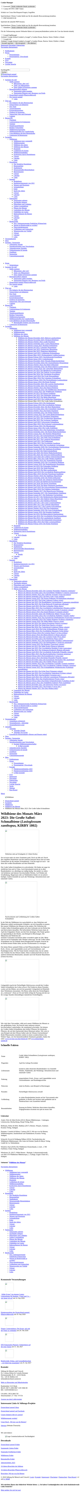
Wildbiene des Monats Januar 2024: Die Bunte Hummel (37, 382)
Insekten (12, 560)
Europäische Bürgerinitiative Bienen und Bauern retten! (28, 734)
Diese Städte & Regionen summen (25, 275)
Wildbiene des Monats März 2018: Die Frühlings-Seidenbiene (39, 489)
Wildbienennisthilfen (21, 529)
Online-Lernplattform (21, 587)
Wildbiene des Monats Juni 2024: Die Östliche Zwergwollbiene (39, 372)
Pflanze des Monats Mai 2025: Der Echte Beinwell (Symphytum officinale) (43, 604)
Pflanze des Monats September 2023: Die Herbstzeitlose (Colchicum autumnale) (45, 642)
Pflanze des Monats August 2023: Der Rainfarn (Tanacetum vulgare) (41, 644)
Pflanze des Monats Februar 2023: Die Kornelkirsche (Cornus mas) (40, 656)
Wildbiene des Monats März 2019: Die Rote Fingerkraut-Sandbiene (40, 474)
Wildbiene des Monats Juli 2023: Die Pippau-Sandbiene (37, 393)
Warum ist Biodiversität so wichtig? (26, 706)
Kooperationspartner (16, 298)
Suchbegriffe (5, 70)
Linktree (12, 303)
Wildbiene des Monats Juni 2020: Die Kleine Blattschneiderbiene (40, 453)
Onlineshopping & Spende (18, 750)
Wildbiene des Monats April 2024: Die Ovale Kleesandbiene (38, 376)
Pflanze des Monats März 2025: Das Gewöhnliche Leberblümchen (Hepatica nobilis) (46, 608)
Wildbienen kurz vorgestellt (23, 330)
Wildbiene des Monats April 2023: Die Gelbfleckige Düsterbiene (40, 399)
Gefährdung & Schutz (21, 527)
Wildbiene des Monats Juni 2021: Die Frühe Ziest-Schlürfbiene (39, 437)
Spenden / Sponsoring (12, 738)
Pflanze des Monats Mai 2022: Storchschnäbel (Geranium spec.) (39, 675)
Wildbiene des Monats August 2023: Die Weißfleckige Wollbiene (40, 391)
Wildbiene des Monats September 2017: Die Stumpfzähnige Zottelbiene (42, 493)
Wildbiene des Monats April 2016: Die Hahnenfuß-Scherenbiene (40, 520)
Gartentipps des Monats (22, 690)
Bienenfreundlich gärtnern (18, 277)
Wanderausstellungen (16, 313)
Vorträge (12, 311)
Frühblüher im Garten (21, 692)
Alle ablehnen (32, 43)
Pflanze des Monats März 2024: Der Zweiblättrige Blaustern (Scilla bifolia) (43, 631)
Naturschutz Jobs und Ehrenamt (20, 301)
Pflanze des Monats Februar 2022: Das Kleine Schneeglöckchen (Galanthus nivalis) (46, 681)
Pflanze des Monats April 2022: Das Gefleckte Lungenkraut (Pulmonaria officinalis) (46, 677)
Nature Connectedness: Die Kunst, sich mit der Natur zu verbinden (15, 1329)
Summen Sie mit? (11, 267)
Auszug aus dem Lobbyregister (11, 1399)
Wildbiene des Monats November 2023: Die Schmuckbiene (38, 386)
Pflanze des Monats (20, 589)
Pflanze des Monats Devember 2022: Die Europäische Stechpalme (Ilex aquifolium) (46, 660)
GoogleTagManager (10, 35)
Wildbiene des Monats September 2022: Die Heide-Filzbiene (38, 413)
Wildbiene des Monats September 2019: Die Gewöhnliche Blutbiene (41, 462)
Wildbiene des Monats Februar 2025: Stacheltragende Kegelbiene (40, 357)
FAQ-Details (22, 535)
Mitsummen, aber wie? (21, 271)
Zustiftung (12, 752)
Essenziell (6, 6)
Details (20, 554)
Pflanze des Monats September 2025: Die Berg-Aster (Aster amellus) (41, 596)
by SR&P (6, 1479)
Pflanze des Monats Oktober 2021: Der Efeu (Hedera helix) (38, 688)
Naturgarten (13, 579)
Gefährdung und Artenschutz (23, 709)
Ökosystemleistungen (21, 707)
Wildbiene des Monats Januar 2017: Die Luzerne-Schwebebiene (39, 506)
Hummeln (17, 526)
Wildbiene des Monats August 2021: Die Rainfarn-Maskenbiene (39, 434)
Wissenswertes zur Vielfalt (22, 711)
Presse (11, 761)
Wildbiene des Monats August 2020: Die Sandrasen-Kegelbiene (39, 449)
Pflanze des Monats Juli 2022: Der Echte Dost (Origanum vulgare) (40, 671)
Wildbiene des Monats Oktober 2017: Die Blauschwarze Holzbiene (40, 491)
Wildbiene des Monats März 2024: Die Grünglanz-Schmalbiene (39, 378)
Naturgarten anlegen (20, 581)
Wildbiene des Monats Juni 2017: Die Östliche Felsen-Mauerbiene (40, 499)
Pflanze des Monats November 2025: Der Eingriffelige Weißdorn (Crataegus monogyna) (48, 593)
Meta (7, 757)
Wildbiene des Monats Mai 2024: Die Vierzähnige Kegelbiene (39, 374)
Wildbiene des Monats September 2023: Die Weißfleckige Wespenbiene (42, 390)
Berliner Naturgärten (16, 315)
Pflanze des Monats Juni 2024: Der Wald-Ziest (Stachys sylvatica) (40, 625)
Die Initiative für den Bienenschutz (21, 290)
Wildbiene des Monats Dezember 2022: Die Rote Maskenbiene (39, 407)
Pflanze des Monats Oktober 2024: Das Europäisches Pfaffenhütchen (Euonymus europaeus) (49, 617)
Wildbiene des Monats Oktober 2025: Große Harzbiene (36, 342)
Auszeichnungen (15, 296)
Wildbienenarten (19, 332)
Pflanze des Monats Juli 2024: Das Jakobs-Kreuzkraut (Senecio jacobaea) (42, 623)
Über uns (8, 288)
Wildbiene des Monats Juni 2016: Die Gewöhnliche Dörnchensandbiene (42, 516)
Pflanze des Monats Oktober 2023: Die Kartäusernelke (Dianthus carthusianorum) (45, 640)
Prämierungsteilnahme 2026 (23, 771)
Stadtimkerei (18, 547)
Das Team (12, 294)
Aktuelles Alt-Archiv (21, 732)
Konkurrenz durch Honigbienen (24, 531)
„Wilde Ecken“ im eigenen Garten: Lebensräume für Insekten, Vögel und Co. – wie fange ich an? (16, 1296)
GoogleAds (7, 39)
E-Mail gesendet (23, 746)
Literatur (16, 537)
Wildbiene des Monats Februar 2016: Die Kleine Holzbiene (38, 524)
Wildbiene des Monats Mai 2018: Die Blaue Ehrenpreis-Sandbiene (40, 485)
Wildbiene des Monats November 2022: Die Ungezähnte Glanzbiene (41, 409)
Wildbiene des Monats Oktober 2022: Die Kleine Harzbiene (38, 411)
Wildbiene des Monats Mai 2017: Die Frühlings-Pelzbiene (37, 501)
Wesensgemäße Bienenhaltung (24, 549)
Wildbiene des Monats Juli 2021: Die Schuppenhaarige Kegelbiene (40, 436)
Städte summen (14, 269)
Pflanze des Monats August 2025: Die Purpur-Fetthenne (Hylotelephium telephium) (46, 598)
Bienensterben (18, 545)
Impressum (4, 45)
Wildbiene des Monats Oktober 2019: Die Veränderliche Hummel (40, 460)
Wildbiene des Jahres (21, 334)
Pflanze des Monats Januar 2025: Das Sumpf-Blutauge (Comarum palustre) (43, 612)
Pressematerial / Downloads (23, 765)
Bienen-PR (9, 305)
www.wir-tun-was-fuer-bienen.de (16, 1039)
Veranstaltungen (10, 719)
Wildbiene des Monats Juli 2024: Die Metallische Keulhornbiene (39, 370)
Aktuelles (8, 727)
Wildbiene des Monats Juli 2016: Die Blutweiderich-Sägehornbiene (40, 514)
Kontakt (12, 767)
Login (32, 1477)
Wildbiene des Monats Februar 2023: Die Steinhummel (36, 403)
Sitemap (12, 788)
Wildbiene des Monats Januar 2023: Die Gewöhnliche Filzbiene (39, 405)
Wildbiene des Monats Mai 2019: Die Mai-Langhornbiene (37, 470)
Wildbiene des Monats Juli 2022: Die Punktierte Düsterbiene (38, 416)
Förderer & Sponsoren (16, 300)
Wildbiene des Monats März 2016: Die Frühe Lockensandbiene (39, 522)
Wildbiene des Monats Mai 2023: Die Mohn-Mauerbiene (37, 397)
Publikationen (14, 759)
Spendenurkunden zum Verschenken (21, 742)
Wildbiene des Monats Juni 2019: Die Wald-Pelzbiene (36, 468)
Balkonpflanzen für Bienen (23, 694)
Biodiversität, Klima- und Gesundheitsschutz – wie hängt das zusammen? (16, 1362)
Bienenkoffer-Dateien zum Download (26, 322)
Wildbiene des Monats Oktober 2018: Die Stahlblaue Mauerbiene (40, 476)
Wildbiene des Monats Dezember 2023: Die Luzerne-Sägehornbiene (41, 384)
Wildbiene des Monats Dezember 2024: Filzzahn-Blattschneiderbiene (41, 361)
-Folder (10, 1444)
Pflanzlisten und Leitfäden (22, 585)
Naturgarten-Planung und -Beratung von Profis (29, 280)
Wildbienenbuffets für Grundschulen (21, 319)
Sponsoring (13, 753)
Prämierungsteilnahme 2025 (23, 769)
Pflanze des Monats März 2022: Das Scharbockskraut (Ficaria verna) (41, 679)
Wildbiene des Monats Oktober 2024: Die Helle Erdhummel (38, 365)
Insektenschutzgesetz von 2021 (24, 564)
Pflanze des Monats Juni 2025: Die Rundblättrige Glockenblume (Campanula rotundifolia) (48, 602)
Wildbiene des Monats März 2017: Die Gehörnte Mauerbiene (38, 504)
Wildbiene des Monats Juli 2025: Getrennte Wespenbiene (37, 347)
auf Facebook (12, 1411)
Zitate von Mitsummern (21, 273)
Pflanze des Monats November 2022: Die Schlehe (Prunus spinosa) (40, 662)
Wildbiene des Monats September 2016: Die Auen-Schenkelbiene (40, 510)
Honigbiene (13, 541)
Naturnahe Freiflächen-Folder (11, 1452)
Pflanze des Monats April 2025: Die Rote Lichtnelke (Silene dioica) (40, 606)
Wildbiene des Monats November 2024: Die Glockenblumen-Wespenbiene (43, 363)
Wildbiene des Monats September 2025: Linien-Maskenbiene (38, 344)
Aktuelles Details (19, 730)
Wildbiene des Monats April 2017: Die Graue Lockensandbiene (39, 503)
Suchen (4, 72)
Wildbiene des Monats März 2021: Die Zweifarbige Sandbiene (39, 443)
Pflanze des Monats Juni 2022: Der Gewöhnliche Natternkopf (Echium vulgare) (45, 673)
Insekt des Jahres (19, 571)
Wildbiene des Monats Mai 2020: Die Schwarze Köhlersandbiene (40, 455)
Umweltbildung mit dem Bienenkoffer (22, 321)
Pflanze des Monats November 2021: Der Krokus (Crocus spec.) (40, 686)
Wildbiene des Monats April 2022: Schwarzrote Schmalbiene (38, 422)
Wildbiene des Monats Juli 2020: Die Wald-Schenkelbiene (37, 451)
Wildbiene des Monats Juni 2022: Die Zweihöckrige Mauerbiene (40, 418)
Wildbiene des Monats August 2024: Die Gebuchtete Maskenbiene (40, 368)
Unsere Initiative (12, 1415)
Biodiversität (13, 702)
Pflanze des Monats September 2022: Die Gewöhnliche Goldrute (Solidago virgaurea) (47, 665)
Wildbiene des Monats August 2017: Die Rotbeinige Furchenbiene (40, 495)
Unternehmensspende (16, 755)
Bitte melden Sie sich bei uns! (11, 1490)
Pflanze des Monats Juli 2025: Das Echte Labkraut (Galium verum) (40, 600)
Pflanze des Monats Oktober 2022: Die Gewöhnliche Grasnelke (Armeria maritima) (46, 663)
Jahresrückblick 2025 (8, 1463)
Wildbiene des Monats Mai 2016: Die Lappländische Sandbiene (39, 518)
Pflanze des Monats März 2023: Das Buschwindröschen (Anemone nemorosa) (44, 654)
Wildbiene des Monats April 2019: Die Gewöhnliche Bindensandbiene (41, 472)
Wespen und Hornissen (21, 566)
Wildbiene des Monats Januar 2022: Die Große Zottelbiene (38, 428)
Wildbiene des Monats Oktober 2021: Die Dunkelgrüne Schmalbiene (41, 430)
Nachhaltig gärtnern (20, 583)
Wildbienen (13, 328)
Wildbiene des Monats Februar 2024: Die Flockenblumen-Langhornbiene (42, 380)
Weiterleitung (13, 265)
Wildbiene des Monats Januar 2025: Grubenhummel (35, 359)
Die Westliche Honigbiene (22, 543)
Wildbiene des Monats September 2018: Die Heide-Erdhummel (39, 478)
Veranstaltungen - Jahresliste (18, 723)
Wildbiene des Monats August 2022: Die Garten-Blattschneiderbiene (41, 414)
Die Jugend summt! (16, 284)
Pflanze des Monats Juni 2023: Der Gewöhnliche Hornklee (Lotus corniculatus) (45, 648)
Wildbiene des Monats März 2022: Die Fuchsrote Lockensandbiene (40, 424)
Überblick (12, 307)
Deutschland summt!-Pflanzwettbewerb (22, 282)
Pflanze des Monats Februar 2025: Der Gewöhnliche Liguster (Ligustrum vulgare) (45, 610)
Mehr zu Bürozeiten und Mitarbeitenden (14, 1382)
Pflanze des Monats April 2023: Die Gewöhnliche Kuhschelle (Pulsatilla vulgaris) (45, 652)
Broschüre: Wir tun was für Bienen (12, 1473)
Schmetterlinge (19, 568)
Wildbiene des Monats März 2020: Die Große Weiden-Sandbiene (40, 458)
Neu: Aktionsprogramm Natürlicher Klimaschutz (30, 704)
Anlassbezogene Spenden (18, 748)
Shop (7, 736)
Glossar (16, 533)
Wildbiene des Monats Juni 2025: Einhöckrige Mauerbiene (37, 349)
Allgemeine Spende (16, 740)
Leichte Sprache (14, 784)
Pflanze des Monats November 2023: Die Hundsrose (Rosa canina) (40, 639)
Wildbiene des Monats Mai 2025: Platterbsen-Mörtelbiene (37, 351)
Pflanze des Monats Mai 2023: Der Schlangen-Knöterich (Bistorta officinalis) (44, 650)
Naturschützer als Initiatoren (18, 292)
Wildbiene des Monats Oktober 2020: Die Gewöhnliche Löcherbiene (41, 445)
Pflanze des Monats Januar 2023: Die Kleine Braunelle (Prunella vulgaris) (43, 658)
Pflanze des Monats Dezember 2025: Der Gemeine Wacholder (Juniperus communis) (46, 591)
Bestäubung (18, 562)
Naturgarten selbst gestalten (23, 278)
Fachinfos (8, 326)
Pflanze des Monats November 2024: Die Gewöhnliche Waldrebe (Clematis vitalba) (46, 616)
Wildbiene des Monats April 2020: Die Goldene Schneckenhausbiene (41, 457)
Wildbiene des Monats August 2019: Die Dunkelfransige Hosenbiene (41, 464)
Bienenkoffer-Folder (8, 1459)
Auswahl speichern (7, 43)
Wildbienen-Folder (7, 1455)
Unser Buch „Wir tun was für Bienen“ (14, 1422)
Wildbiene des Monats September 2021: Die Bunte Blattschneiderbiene (42, 432)
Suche (11, 786)
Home (7, 263)
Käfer (16, 570)
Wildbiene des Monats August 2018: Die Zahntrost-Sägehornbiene (40, 480)
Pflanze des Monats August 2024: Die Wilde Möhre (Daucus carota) (41, 621)
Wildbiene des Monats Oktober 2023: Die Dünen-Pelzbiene (38, 388)
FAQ (11, 775)
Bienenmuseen (19, 550)
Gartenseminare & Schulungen (19, 309)
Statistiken (6, 27)
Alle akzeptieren (20, 43)
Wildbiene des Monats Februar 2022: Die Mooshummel (36, 426)
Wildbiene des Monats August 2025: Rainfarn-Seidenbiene (37, 345)
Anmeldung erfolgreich (17, 721)
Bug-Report (13, 790)
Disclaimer (12, 45)
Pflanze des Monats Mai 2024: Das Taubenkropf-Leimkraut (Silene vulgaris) (44, 627)
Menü (3, 793)
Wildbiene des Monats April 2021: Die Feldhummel (35, 441)
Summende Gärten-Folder (9, 1448)
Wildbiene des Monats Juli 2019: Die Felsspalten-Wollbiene (38, 466)
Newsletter (13, 782)
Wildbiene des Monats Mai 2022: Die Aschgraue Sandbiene (38, 420)
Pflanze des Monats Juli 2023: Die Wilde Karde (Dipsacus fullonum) (41, 646)
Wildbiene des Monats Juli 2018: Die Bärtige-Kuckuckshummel (39, 481)
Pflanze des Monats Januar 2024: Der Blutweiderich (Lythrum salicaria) (42, 635)
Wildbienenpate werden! (9, 1418)
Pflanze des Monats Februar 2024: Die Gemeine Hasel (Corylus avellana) (42, 633)
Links (16, 286)
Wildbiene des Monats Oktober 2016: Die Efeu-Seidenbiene (38, 508)
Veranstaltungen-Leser (16, 725)
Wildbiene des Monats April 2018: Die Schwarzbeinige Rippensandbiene (42, 487)
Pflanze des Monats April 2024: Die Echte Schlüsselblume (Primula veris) (43, 629)
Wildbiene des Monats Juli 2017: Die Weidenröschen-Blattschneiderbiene (42, 497)
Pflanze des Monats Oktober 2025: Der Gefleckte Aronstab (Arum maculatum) (44, 594)
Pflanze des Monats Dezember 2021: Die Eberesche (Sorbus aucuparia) (42, 685)
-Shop (10, 1407)
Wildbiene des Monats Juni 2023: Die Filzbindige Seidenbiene (39, 395)
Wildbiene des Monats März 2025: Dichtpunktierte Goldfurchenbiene (41, 355)
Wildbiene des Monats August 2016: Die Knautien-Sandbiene (38, 512)
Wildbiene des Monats (21, 336)
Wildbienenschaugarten (17, 317)
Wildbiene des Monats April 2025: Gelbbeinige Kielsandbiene (39, 353)
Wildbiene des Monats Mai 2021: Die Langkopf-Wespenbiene (39, 439)
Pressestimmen (19, 763)
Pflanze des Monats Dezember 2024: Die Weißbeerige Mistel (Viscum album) (44, 614)
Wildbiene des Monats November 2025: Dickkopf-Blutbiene (38, 340)
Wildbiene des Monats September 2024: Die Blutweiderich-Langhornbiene (43, 367)
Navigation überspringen (9, 47)
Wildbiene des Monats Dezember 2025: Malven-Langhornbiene (39, 338)
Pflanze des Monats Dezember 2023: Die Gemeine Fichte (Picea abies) (42, 637)
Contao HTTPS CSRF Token (13, 9)
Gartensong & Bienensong (18, 324)
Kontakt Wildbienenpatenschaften (25, 744)
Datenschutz (20, 45)
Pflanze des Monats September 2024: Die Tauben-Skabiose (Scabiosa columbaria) (45, 619)
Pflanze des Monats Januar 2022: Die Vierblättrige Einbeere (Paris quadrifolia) (44, 683)
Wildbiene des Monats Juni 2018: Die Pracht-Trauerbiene (37, 483)
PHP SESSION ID (9, 18)
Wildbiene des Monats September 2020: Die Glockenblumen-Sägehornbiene (43, 447)
